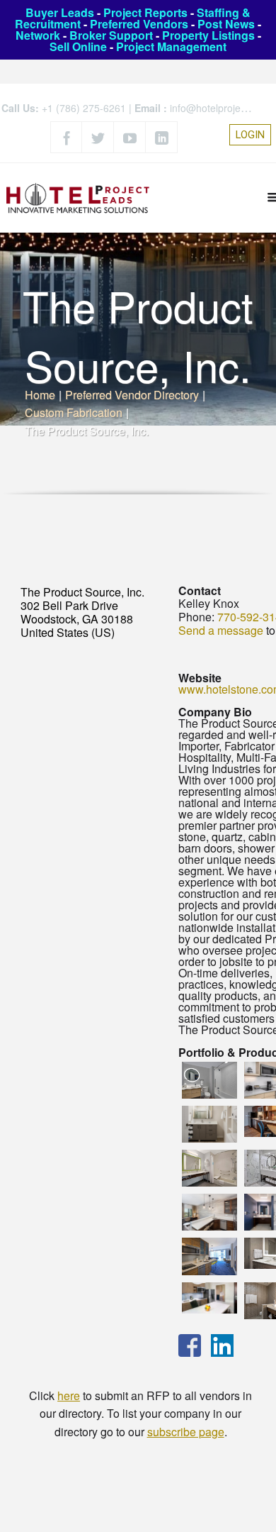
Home (40, 395)
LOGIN (250, 134)
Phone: (196, 617)
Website (200, 678)
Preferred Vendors (139, 24)
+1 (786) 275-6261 (84, 108)
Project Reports (145, 12)
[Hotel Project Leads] (78, 197)
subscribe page (185, 1431)
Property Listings (208, 35)
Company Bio (215, 712)
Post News (226, 24)
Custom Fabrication (73, 412)
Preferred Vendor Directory (132, 395)
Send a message (220, 630)
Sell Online (78, 46)
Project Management (171, 46)
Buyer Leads (59, 12)
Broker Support (111, 35)
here (68, 1395)
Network (38, 35)
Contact (199, 590)
